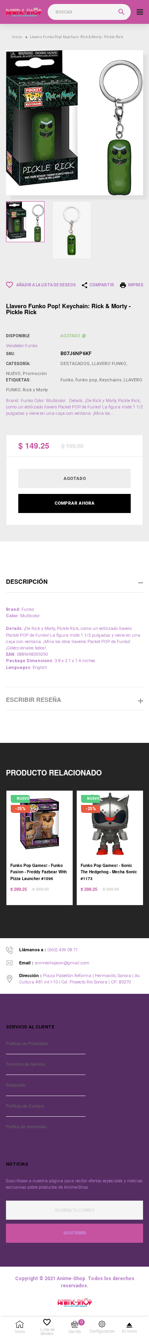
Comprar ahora (74, 503)
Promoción (35, 373)
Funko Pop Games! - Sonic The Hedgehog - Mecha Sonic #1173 (109, 872)
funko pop (86, 380)
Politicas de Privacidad (27, 1043)
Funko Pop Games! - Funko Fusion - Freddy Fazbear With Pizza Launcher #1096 (38, 872)
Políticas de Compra (25, 1106)
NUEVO (13, 373)
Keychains (110, 380)
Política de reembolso (26, 1126)
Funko (67, 380)
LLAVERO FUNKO (109, 363)
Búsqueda (15, 1085)
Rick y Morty (35, 390)
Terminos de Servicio (25, 1064)
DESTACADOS (75, 363)
